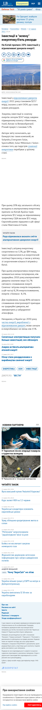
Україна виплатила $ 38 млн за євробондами (17, 594)
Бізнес (23, 29)
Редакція (5, 613)
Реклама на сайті (9, 607)
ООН (20, 368)
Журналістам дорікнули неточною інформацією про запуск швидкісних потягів (20, 557)
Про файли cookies (10, 705)
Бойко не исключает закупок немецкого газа (16, 545)
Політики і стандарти (10, 615)
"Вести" (17, 375)
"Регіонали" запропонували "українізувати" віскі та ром (15, 533)
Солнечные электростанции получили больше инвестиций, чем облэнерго (21, 338)
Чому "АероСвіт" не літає (18, 572)
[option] (21, 19)
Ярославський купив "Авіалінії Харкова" (21, 491)
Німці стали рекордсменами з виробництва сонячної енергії (17, 358)
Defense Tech (8, 9)
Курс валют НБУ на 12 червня (16, 500)
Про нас (5, 604)
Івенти (4, 610)
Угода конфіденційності (11, 618)
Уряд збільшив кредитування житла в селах (20, 522)
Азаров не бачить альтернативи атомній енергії (17, 348)
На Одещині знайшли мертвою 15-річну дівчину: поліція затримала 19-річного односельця (27, 22)
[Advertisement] (21, 181)
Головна (5, 29)
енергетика (9, 368)
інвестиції (31, 368)
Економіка (14, 29)
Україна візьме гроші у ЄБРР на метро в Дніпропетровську (21, 582)
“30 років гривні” (25, 9)
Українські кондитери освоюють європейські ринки (17, 510)
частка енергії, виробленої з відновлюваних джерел (16, 324)
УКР (33, 3)
